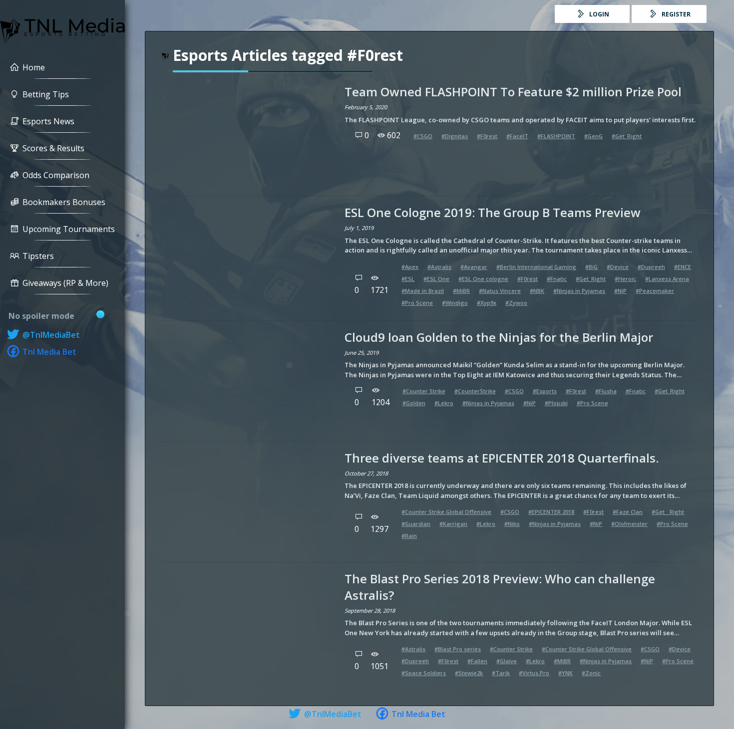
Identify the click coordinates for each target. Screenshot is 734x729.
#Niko (512, 523)
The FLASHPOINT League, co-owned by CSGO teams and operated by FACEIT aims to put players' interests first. (520, 119)
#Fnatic (557, 278)
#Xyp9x (486, 302)
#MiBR (461, 290)
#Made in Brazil (422, 290)
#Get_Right (627, 136)
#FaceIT (517, 136)
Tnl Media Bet (48, 351)
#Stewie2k (469, 673)
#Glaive (506, 661)
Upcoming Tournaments (68, 229)
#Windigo (455, 302)
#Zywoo (516, 302)
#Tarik (501, 673)
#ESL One (436, 278)
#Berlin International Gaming (536, 266)
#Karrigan (453, 523)
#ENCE (682, 266)
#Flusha (606, 391)
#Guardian (415, 523)
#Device (618, 266)
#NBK (537, 290)
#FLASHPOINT (556, 136)
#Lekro (443, 403)
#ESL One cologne (483, 278)
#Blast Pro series (457, 649)
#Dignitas (454, 136)
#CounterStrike (475, 391)
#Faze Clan (628, 511)
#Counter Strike (423, 391)
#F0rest (487, 136)
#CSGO (422, 136)
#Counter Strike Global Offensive (446, 511)
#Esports (545, 391)
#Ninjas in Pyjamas (579, 290)
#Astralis (439, 266)
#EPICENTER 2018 (551, 511)
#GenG (593, 136)
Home (33, 67)
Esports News (48, 121)
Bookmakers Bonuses (63, 202)
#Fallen (477, 661)
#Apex (409, 266)
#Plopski (556, 403)
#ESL (407, 278)
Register (675, 14)
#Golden (413, 403)
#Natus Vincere (500, 290)
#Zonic (591, 673)
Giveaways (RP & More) (65, 282)
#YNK (565, 673)
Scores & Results (53, 148)
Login (598, 14)
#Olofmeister (629, 523)
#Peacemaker (655, 290)
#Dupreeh (651, 266)
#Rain (409, 535)
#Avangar (473, 266)
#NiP (620, 290)
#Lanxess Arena (667, 278)
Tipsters (38, 255)
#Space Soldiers (423, 673)
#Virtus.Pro (534, 673)
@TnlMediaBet (50, 334)
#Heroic (625, 278)
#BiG (591, 266)
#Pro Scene (417, 302)
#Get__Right (668, 511)
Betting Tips (45, 94)
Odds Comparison (55, 175)
